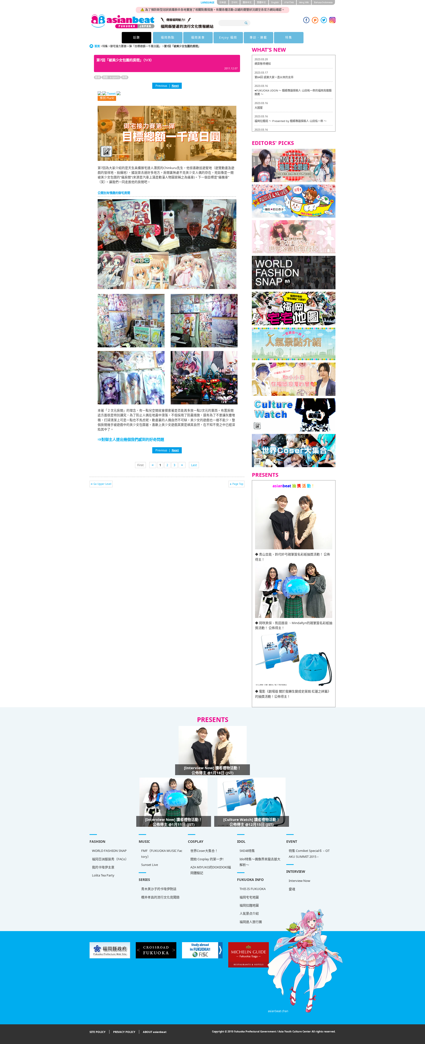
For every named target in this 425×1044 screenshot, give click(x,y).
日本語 (222, 2)
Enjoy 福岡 (228, 37)
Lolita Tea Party (103, 875)
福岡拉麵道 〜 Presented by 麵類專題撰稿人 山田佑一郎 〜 (291, 121)
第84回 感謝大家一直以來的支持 (274, 77)
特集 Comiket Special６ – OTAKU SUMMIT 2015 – (309, 853)
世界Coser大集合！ (204, 850)
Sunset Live (149, 864)
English (275, 2)
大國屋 (259, 107)
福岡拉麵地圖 (249, 905)
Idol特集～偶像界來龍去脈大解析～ (260, 862)
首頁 (97, 46)
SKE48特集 (247, 850)
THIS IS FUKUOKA (253, 889)
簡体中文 (247, 2)
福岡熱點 (168, 37)
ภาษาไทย (289, 2)
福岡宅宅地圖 (249, 897)
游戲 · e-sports (111, 77)
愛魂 (292, 889)
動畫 (97, 77)
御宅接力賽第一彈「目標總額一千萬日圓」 (136, 46)
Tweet (111, 93)
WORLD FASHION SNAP (109, 850)
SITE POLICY (98, 1032)
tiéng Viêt (304, 2)
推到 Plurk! (107, 98)
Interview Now (299, 880)
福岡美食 (198, 37)
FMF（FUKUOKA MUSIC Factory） (161, 853)
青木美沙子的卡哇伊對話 (158, 889)
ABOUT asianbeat (155, 1032)
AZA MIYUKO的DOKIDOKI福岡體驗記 (210, 870)
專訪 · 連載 (258, 37)
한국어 (234, 2)
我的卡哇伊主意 (103, 867)
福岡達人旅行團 (251, 922)
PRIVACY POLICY (124, 1032)
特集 (288, 37)
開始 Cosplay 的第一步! (207, 859)
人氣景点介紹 (249, 913)
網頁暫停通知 (263, 63)
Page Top (237, 484)
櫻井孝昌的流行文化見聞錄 (160, 897)
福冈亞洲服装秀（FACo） (110, 859)
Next (175, 86)
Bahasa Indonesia (323, 2)
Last (194, 465)
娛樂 (124, 77)
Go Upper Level (102, 484)
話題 (136, 37)
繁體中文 (261, 2)
